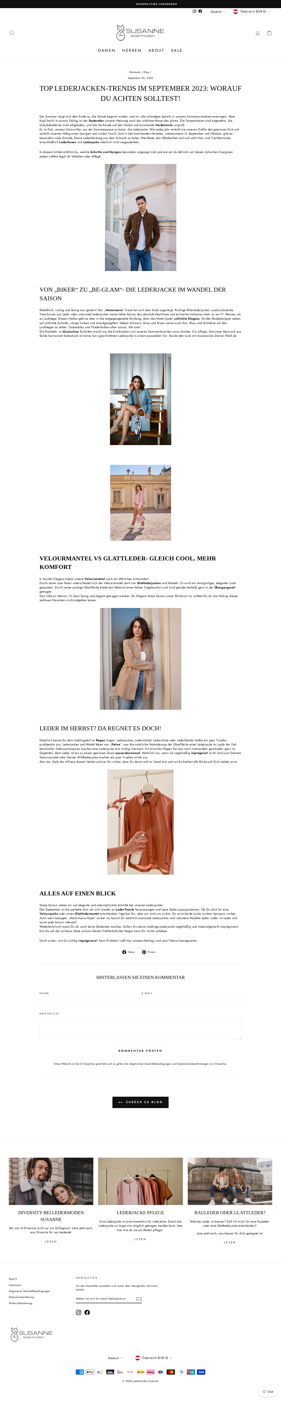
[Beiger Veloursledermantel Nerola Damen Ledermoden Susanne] (140, 708)
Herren (132, 50)
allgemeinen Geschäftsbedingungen (150, 1064)
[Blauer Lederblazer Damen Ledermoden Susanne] (140, 444)
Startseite (135, 72)
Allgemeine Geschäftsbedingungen (29, 1291)
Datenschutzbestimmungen (193, 1064)
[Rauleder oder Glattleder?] (230, 1181)
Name (44, 993)
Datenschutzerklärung (21, 1297)
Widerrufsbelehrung (20, 1303)
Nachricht (50, 1013)
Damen (107, 50)
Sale (177, 50)
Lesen (51, 1242)
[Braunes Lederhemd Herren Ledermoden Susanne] (140, 270)
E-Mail (147, 993)
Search (13, 1279)
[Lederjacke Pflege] (140, 1181)
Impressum (15, 1285)
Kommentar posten (140, 1051)
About (156, 50)
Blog (146, 72)
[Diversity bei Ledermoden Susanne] (51, 1181)
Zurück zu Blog (143, 1102)
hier (129, 941)
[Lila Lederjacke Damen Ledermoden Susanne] (140, 539)
